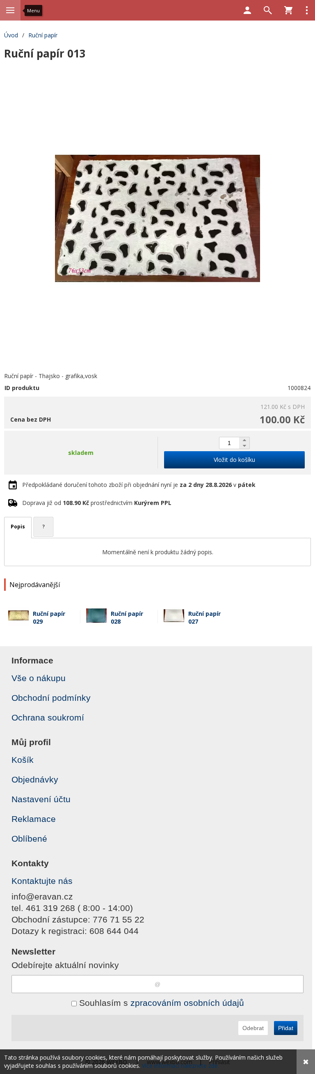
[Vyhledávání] (268, 10)
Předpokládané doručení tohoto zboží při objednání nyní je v (139, 485)
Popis (18, 526)
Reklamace (33, 819)
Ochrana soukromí (47, 717)
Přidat (285, 1028)
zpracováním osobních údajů (187, 1002)
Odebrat (253, 1028)
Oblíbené (29, 838)
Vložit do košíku (234, 460)
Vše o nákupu (38, 678)
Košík (22, 759)
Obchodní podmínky (51, 697)
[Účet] (247, 10)
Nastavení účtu (41, 799)
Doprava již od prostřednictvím (96, 503)
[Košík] (288, 10)
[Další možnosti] (307, 10)
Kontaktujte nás (42, 881)
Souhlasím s (160, 1002)
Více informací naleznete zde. (180, 1065)
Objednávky (34, 779)
